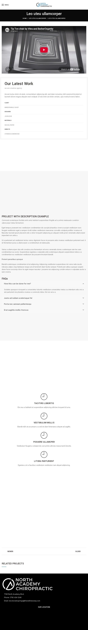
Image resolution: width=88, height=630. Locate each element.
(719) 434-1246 (15, 597)
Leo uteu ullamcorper (37, 18)
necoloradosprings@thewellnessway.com (24, 601)
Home (25, 18)
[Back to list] (44, 551)
